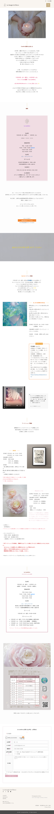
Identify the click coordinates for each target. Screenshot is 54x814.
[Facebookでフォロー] (45, 1)
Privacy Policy (48, 807)
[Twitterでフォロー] (47, 1)
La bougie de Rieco (13, 5)
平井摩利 (29, 280)
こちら (26, 555)
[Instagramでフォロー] (49, 1)
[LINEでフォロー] (50, 1)
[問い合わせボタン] (48, 5)
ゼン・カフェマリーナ (27, 156)
